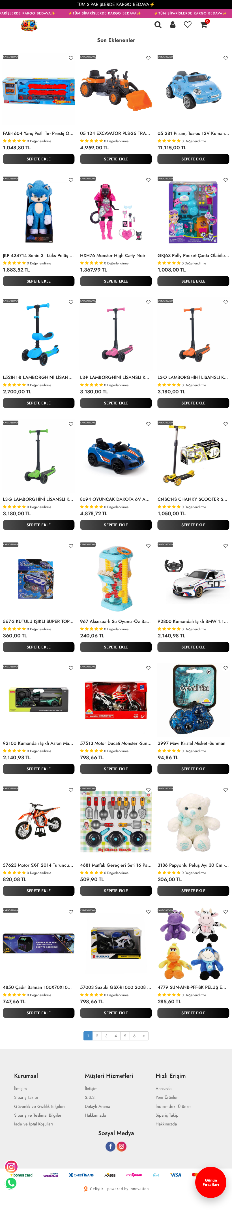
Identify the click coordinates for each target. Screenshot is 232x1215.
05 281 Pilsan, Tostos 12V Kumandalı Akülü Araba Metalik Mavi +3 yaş (193, 133)
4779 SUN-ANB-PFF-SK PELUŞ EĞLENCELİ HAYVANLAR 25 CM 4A (193, 987)
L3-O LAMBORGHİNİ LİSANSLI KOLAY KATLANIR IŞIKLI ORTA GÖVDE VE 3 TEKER (193, 377)
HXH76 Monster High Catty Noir (112, 255)
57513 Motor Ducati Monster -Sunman (116, 743)
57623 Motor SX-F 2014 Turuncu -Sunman (38, 865)
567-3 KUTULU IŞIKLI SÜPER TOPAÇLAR (38, 621)
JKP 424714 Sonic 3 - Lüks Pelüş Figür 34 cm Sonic (38, 255)
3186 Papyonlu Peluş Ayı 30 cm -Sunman (193, 865)
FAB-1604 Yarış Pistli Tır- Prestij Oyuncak (38, 133)
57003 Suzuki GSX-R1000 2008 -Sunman (116, 987)
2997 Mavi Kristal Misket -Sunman (191, 743)
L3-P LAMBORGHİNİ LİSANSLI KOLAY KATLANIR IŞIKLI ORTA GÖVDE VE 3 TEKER (116, 377)
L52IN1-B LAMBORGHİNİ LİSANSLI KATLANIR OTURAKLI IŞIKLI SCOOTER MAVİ (38, 377)
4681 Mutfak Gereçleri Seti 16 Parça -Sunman (116, 865)
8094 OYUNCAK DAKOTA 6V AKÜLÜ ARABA (116, 499)
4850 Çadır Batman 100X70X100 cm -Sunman (38, 987)
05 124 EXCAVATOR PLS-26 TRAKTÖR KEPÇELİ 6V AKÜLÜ (116, 133)
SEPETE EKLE (39, 159)
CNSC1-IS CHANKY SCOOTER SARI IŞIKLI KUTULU (193, 499)
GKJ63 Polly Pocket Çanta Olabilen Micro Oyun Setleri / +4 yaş (193, 255)
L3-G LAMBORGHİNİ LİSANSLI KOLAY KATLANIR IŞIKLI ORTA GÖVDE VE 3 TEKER (38, 499)
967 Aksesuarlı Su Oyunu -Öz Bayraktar (116, 621)
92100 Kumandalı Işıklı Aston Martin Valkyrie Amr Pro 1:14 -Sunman (38, 743)
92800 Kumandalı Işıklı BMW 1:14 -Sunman (193, 621)
